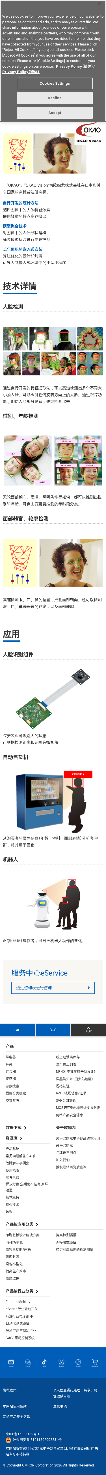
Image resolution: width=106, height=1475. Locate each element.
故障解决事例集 (17, 1163)
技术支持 (12, 1197)
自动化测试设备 (17, 1323)
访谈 (9, 1212)
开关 (9, 1065)
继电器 (11, 1057)
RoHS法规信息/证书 (71, 1093)
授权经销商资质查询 (71, 1167)
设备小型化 (14, 1264)
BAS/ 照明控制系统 (20, 1338)
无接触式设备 (66, 1242)
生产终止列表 (66, 1065)
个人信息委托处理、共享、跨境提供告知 (75, 1393)
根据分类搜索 (16, 1093)
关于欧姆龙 (64, 1146)
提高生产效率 (16, 1271)
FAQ (17, 1030)
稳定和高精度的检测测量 (74, 1250)
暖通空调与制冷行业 (21, 1331)
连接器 (11, 1072)
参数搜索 (12, 1086)
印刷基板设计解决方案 (23, 1235)
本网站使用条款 (15, 1406)
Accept (54, 113)
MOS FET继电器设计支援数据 (78, 1108)
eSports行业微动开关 (22, 1309)
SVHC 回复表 (66, 1101)
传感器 (11, 1079)
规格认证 (63, 1086)
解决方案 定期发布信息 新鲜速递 (27, 1187)
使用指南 (12, 1171)
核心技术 (12, 1205)
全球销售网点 (66, 1153)
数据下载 (13, 1127)
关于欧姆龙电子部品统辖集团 (78, 1138)
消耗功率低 (14, 1242)
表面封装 (12, 1257)
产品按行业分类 (19, 1291)
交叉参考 (12, 1101)
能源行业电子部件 (19, 1316)
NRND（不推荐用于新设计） (76, 1072)
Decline (55, 98)
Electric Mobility (18, 1302)
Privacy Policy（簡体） (74, 66)
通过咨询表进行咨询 (34, 988)
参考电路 (12, 1178)
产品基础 (12, 1149)
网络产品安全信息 (69, 1115)
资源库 (12, 1138)
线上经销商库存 (68, 1057)
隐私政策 (9, 1390)
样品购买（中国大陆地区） (74, 1079)
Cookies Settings (55, 83)
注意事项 (60, 1406)
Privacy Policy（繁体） (21, 72)
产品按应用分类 (19, 1224)
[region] (53, 61)
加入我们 (63, 1160)
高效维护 (12, 1279)
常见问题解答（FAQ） (21, 1156)
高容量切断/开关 (18, 1250)
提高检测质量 (66, 1235)
